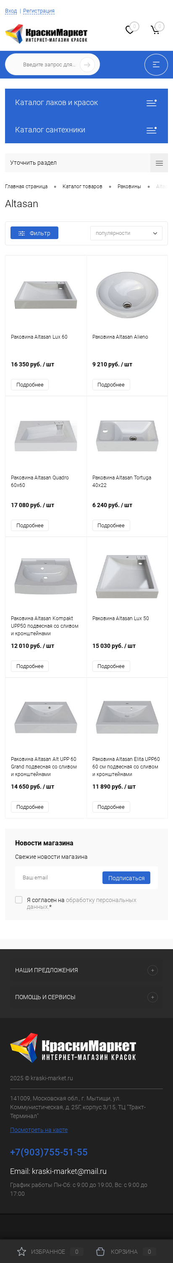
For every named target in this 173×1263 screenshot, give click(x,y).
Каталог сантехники (50, 129)
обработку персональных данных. (81, 903)
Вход (11, 11)
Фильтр (40, 233)
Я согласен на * (81, 903)
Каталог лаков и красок (56, 102)
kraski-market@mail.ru (69, 1171)
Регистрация (39, 11)
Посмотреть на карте (39, 1129)
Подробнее (30, 385)
